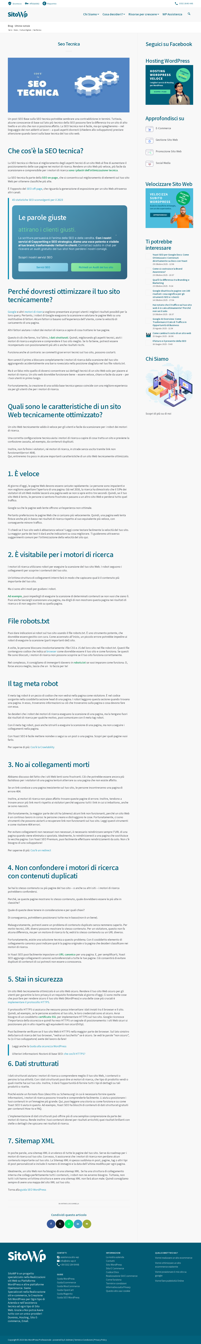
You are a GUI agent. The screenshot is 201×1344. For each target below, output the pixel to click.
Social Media (163, 163)
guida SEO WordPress (33, 1189)
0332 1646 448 (186, 3)
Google (12, 312)
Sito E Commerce (115, 1268)
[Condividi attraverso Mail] (87, 1224)
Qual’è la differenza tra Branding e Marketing (171, 281)
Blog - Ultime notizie (19, 26)
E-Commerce (163, 128)
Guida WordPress (65, 1278)
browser (51, 651)
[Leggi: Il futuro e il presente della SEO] (148, 343)
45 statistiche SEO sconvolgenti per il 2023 (37, 200)
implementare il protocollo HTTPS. (29, 1002)
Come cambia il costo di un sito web (172, 333)
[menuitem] (15, 3)
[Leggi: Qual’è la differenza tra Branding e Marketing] (148, 281)
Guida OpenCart (65, 1290)
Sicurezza (17, 3)
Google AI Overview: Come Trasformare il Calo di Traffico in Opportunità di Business (170, 322)
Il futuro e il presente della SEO (169, 341)
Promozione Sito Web (169, 151)
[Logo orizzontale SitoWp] (17, 14)
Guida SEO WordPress (68, 1297)
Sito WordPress (114, 1264)
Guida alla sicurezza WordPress (48, 1046)
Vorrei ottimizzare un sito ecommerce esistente (168, 1264)
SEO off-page (34, 188)
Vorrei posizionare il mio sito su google (171, 1273)
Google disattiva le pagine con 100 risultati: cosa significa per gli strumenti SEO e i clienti (171, 294)
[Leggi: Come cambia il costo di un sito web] (148, 335)
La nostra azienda (115, 1257)
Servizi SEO (43, 267)
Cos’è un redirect (41, 850)
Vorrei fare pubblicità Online (169, 1280)
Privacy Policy (100, 1339)
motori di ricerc (34, 312)
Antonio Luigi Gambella (70, 1203)
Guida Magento (65, 1293)
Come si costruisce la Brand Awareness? (167, 270)
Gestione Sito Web (167, 140)
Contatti (110, 1261)
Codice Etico (112, 1272)
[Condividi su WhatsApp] (69, 1224)
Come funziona (113, 1279)
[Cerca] (189, 14)
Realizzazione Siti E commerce (122, 1276)
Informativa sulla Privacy (118, 1287)
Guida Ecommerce (66, 1282)
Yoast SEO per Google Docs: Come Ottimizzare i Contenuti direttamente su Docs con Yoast (171, 258)
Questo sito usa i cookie (118, 1291)
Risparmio (52, 3)
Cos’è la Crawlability (42, 747)
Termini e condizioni (116, 1283)
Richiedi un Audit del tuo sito (96, 267)
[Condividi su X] (60, 1224)
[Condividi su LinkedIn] (78, 1224)
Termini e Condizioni (83, 1339)
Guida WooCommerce (68, 1286)
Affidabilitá (34, 3)
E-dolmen (68, 1339)
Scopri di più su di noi (158, 413)
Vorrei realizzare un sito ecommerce (173, 1257)
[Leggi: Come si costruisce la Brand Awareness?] (148, 270)
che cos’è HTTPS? (74, 1053)
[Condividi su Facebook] (51, 1224)
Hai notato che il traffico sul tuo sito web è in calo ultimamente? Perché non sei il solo (172, 308)
